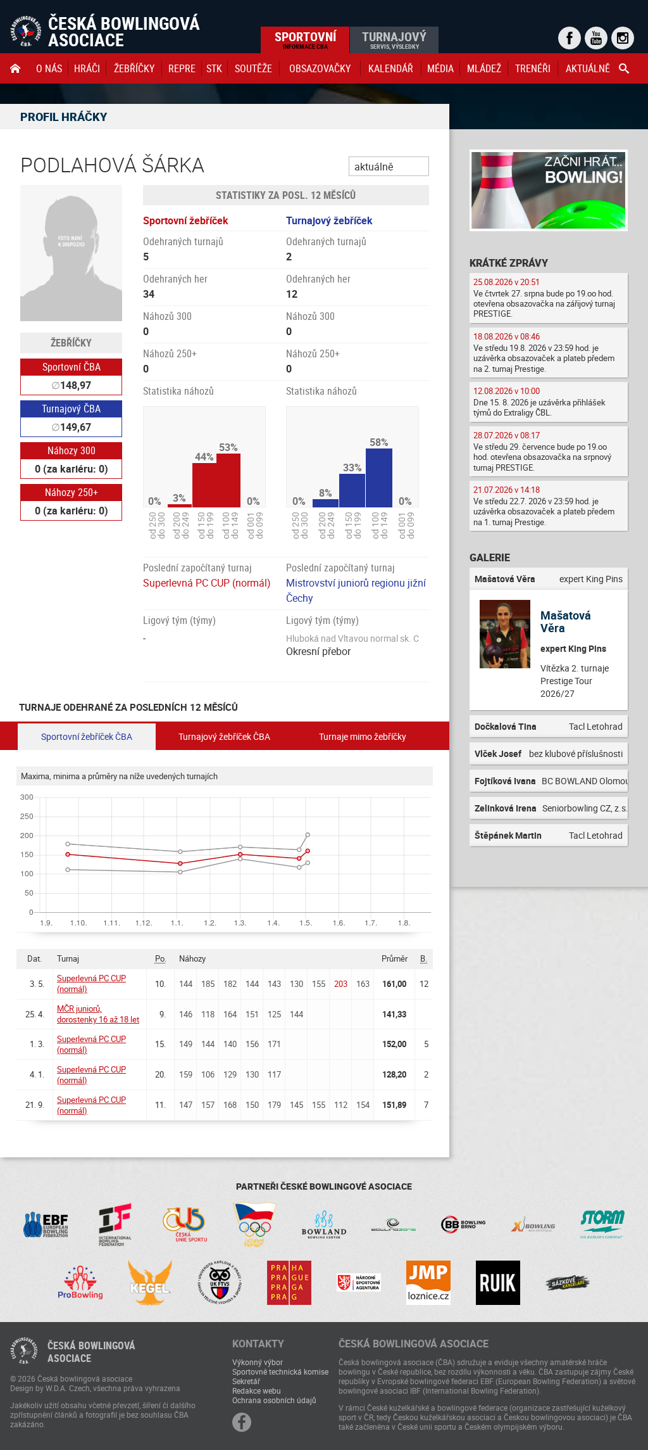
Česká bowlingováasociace (91, 1352)
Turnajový (394, 39)
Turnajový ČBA (71, 409)
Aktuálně (588, 68)
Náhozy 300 (71, 450)
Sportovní (305, 39)
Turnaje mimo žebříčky (362, 736)
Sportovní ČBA (71, 367)
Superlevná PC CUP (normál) (207, 583)
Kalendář (390, 68)
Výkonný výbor (257, 1362)
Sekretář (246, 1381)
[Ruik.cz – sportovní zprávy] (498, 1283)
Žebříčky (134, 68)
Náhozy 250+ (71, 492)
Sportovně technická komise (280, 1371)
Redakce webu (256, 1390)
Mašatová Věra (565, 621)
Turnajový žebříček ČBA (224, 736)
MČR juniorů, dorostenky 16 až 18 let (98, 1014)
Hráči (87, 68)
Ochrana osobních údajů (274, 1400)
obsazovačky (320, 68)
